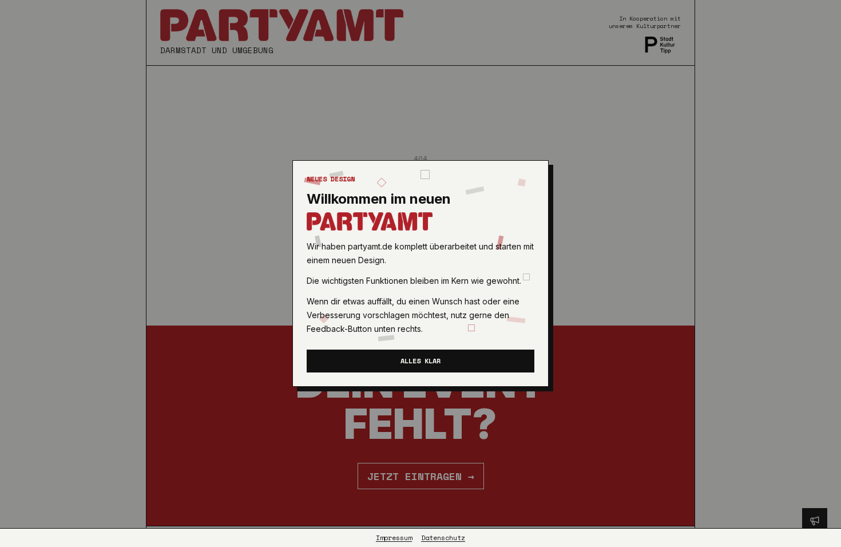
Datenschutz (443, 537)
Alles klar (420, 361)
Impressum (394, 537)
